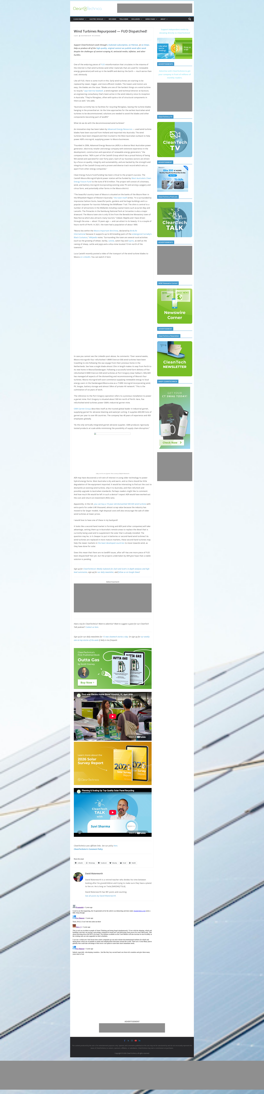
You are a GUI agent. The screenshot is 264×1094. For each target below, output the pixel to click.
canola (111, 240)
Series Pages (150, 19)
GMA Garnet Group (82, 408)
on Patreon (133, 45)
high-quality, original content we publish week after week (121, 48)
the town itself (120, 197)
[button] (85, 19)
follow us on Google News (128, 572)
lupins (131, 240)
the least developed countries (111, 543)
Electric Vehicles (96, 19)
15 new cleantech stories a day (115, 636)
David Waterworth (86, 36)
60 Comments (96, 36)
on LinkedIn (85, 257)
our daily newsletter (105, 572)
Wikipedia (93, 237)
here (115, 845)
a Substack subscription (117, 45)
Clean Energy (78, 19)
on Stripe (145, 45)
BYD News (112, 19)
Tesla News (123, 19)
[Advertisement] (154, 8)
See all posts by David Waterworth (100, 896)
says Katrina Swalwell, (94, 90)
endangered (137, 234)
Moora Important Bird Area (106, 230)
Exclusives (135, 19)
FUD (103, 64)
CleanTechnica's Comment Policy (88, 849)
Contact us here (91, 627)
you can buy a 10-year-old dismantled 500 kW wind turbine (120, 504)
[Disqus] (113, 929)
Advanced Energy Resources (120, 129)
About (163, 19)
